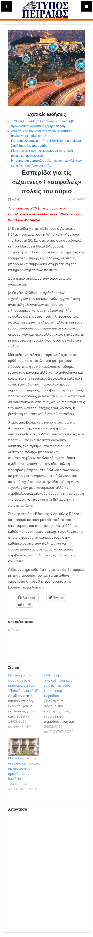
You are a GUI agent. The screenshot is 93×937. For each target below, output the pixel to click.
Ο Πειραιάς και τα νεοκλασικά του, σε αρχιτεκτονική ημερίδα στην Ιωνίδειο (23, 768)
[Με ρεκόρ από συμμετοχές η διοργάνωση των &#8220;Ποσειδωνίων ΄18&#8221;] (26, 701)
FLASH (13, 200)
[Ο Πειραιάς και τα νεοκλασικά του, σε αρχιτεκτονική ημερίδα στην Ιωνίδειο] (23, 747)
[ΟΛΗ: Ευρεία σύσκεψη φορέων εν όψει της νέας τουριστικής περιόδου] (62, 703)
